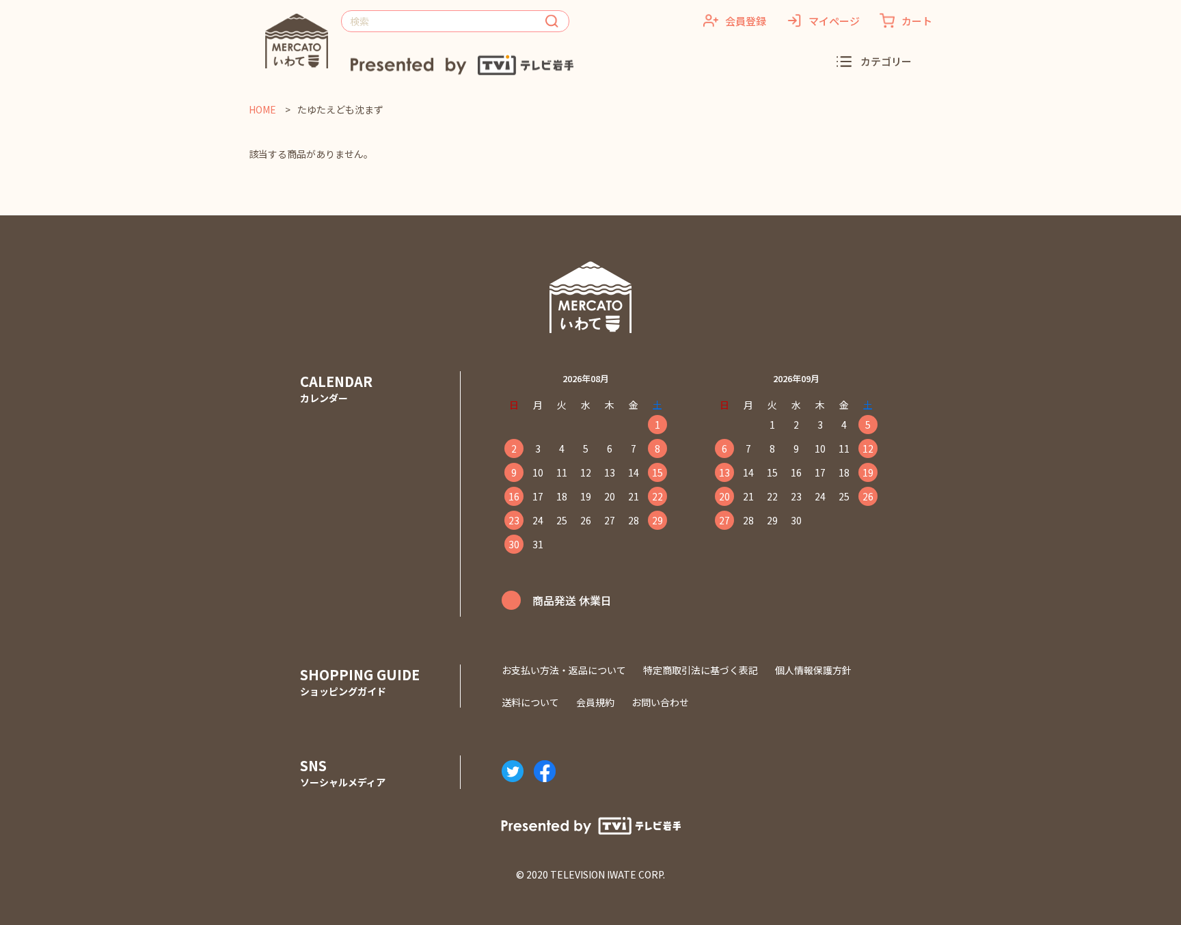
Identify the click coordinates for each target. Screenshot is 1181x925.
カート (916, 21)
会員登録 (745, 21)
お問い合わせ (660, 702)
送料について (530, 702)
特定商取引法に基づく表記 (700, 670)
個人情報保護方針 (813, 670)
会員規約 (595, 702)
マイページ (834, 21)
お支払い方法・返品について (564, 670)
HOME (263, 109)
